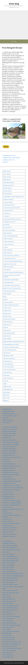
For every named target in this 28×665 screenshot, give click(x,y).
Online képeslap (7, 422)
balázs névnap (7, 177)
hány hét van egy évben (9, 230)
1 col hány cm (6, 213)
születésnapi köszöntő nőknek (11, 279)
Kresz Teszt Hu (6, 594)
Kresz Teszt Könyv (7, 612)
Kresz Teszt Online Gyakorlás (10, 646)
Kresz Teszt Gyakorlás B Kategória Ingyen (13, 576)
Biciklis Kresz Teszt (7, 477)
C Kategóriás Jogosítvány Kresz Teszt (12, 481)
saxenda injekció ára (8, 241)
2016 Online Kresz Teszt (9, 435)
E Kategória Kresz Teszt (9, 160)
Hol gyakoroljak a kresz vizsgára (11, 523)
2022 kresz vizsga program (9, 440)
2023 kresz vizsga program (9, 446)
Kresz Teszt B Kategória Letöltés (11, 558)
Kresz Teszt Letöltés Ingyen (9, 623)
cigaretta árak (6, 353)
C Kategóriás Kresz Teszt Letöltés (11, 485)
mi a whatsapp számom (9, 258)
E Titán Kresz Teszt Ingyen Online (11, 505)
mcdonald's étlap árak (9, 358)
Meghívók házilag (7, 409)
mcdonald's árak (7, 372)
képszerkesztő (6, 179)
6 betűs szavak (7, 310)
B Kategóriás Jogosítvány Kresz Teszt (12, 466)
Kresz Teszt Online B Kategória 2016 (12, 644)
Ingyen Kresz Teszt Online (9, 530)
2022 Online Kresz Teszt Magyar (11, 444)
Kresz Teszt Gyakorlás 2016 (10, 571)
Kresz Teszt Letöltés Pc (8, 627)
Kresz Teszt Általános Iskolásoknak (11, 550)
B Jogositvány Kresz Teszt (9, 155)
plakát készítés (7, 336)
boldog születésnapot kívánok (11, 305)
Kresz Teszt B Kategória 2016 (10, 556)
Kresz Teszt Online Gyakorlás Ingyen (12, 648)
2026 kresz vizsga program (9, 453)
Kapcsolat (5, 162)
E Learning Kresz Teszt (8, 498)
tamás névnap (7, 174)
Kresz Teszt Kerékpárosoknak (10, 610)
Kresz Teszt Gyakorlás (8, 569)
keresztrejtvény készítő (9, 333)
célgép (5, 383)
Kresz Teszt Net (6, 629)
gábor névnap (6, 171)
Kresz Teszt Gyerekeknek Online (11, 592)
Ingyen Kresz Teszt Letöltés (9, 527)
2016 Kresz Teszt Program (9, 433)
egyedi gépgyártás (8, 389)
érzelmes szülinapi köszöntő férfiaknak (13, 272)
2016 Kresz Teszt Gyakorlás (10, 429)
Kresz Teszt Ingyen (7, 597)
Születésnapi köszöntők (9, 411)
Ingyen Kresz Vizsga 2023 (9, 536)
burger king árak (7, 252)
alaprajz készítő (7, 191)
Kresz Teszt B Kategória (9, 554)
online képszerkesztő (8, 182)
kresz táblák (6, 224)
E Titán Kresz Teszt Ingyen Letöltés (11, 500)
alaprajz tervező (7, 188)
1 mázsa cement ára (8, 244)
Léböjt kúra (6, 418)
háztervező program (8, 266)
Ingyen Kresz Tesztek (8, 532)
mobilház (5, 381)
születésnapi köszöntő (9, 205)
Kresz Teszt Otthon (7, 652)
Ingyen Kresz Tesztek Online (10, 534)
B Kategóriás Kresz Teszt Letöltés (11, 474)
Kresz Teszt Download (8, 567)
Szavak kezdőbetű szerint (9, 413)
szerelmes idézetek (8, 302)
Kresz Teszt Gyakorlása (8, 582)
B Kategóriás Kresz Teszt (9, 470)
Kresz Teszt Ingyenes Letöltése (10, 605)
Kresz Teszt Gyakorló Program (10, 584)
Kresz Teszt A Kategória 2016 (10, 547)
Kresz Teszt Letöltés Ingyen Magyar (12, 625)
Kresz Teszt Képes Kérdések (10, 607)
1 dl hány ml (6, 216)
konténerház (6, 375)
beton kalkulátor (7, 233)
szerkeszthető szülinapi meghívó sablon (13, 196)
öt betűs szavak (7, 316)
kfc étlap (5, 247)
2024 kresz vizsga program (9, 448)
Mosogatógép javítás (8, 657)
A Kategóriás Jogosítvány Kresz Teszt (12, 457)
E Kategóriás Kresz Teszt (9, 496)
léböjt (4, 296)
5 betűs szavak (7, 308)
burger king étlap (7, 250)
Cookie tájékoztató (7, 541)
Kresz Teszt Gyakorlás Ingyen (10, 578)
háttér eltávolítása (8, 322)
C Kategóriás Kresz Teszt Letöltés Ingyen (13, 487)
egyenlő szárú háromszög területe (12, 288)
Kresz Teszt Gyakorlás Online (10, 580)
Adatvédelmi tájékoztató (9, 543)
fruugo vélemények (8, 364)
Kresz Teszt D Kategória (9, 565)
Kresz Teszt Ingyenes (8, 603)
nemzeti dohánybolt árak (9, 350)
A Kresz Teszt (6, 459)
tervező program (7, 193)
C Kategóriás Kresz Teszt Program (11, 157)
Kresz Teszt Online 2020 (9, 639)
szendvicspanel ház (8, 378)
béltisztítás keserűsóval (9, 291)
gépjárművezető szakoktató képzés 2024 (13, 341)
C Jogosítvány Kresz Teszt (9, 479)
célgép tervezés (7, 386)
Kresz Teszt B (6, 552)
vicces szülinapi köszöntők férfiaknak (12, 261)
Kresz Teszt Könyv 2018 (9, 614)
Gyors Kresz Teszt (7, 519)
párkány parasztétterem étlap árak (12, 219)
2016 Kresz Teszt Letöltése (9, 431)
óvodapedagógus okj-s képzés (11, 344)
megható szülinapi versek (9, 264)
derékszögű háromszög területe (11, 285)
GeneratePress (20, 663)
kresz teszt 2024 (7, 227)
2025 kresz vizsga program (9, 451)
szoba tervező (6, 269)
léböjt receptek (7, 293)
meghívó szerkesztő (8, 199)
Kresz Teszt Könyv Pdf (8, 618)
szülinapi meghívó (8, 202)
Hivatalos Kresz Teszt (8, 521)
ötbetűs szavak (7, 313)
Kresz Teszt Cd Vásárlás (9, 563)
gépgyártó (6, 400)
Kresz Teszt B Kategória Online (10, 560)
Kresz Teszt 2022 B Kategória (10, 545)
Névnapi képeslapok (8, 420)
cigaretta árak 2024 (8, 355)
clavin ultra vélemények (9, 369)
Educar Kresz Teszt (7, 507)
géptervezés (6, 395)
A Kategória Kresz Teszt (9, 455)
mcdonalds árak (7, 361)
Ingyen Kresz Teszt (7, 525)
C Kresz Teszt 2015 (7, 492)
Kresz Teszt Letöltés (8, 620)
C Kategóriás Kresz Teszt (9, 483)
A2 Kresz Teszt (6, 461)
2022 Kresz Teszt (7, 438)
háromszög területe (8, 282)
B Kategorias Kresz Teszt (9, 468)
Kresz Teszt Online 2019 (9, 637)
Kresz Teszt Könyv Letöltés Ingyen (11, 616)
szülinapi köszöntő (8, 210)
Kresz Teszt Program (8, 655)
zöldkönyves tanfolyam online (11, 347)
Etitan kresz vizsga (7, 513)
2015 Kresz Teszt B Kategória (10, 427)
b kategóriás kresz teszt (9, 222)
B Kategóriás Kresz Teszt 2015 (10, 472)
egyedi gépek (6, 392)
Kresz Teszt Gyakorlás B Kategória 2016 (13, 573)
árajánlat (5, 327)
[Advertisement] (14, 25)
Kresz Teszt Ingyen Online (9, 601)
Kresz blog (14, 3)
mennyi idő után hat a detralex (11, 255)
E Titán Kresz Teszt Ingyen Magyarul (12, 503)
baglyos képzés (7, 338)
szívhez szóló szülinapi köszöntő (11, 207)
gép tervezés (6, 397)
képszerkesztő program (9, 319)
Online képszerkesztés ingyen (10, 416)
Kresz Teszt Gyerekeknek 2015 (10, 590)
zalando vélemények (8, 367)
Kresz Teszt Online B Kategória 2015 (12, 642)
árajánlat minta (7, 324)
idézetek (5, 299)
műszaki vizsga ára (8, 238)
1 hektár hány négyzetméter (10, 236)
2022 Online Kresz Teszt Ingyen (11, 442)
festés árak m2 (7, 330)
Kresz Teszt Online (7, 635)
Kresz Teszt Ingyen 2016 (9, 599)
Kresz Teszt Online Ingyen (9, 650)
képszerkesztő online (8, 185)
